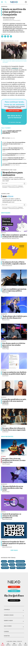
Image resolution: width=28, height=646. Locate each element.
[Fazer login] (26, 2)
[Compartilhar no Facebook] (2, 36)
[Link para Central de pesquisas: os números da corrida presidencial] (14, 502)
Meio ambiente (21, 567)
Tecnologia (5, 567)
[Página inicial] (14, 2)
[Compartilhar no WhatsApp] (11, 36)
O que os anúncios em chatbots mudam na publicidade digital (14, 373)
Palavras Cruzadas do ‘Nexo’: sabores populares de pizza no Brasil (14, 543)
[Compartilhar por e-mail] (8, 36)
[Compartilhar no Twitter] (5, 36)
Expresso (3, 286)
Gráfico (3, 259)
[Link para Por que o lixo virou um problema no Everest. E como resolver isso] (14, 447)
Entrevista (5, 148)
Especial (4, 153)
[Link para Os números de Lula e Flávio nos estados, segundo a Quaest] (14, 250)
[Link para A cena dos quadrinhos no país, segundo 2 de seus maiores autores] (14, 388)
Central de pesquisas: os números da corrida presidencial (11, 515)
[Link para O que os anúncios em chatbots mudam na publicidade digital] (14, 361)
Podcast (3, 232)
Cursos (6, 631)
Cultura (12, 564)
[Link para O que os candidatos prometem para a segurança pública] (14, 277)
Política (4, 561)
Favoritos (5, 163)
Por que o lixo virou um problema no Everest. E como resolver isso (13, 460)
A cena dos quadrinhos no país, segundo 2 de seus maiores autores (14, 401)
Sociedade (5, 564)
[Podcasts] (14, 644)
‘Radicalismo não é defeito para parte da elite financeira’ (14, 317)
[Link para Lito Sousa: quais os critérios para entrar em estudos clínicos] (14, 332)
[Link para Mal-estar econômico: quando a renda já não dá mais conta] (14, 223)
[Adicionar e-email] (24, 183)
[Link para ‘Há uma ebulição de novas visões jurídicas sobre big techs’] (14, 475)
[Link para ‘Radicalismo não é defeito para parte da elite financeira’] (14, 305)
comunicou (14, 68)
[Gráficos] (8, 644)
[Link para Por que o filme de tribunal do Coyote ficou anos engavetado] (14, 417)
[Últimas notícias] (20, 644)
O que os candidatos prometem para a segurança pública (14, 290)
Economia (11, 561)
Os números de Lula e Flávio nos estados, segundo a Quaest (14, 263)
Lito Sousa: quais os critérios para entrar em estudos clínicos (13, 345)
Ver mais (14, 550)
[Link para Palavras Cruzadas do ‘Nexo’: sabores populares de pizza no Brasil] (14, 530)
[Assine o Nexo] (2, 644)
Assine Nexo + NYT (14, 600)
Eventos (6, 635)
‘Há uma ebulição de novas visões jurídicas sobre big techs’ (12, 488)
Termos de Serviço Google (14, 187)
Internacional (20, 561)
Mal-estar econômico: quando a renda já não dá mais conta (14, 236)
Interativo (5, 157)
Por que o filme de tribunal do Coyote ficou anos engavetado (14, 429)
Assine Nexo (14, 586)
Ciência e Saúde (20, 564)
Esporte (12, 567)
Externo (4, 142)
